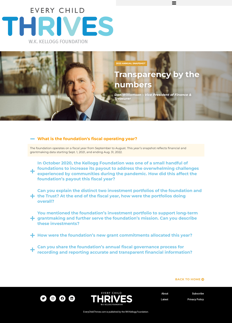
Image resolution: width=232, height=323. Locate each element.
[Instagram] (53, 298)
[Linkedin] (72, 298)
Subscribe (198, 293)
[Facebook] (62, 298)
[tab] (116, 139)
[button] (174, 3)
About (164, 293)
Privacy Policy (195, 299)
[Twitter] (43, 298)
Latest (164, 299)
